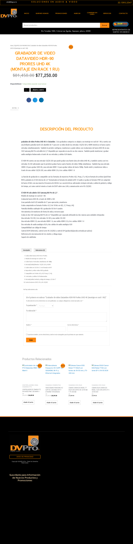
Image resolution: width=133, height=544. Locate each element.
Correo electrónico (73, 325)
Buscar (104, 25)
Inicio (11, 45)
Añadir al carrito (38, 90)
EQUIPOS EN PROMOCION (22, 45)
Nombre (29, 325)
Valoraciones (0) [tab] (40, 250)
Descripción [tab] (26, 250)
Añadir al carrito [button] (28, 402)
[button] (28, 100)
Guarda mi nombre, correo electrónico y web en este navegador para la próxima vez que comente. (56, 334)
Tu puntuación (31, 305)
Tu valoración (31, 311)
